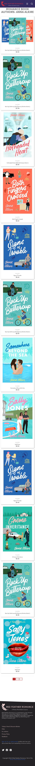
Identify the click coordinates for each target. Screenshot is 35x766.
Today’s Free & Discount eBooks (11, 726)
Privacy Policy (6, 734)
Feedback (4, 736)
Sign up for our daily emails (10, 741)
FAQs (3, 729)
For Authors (5, 731)
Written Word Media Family (17, 759)
